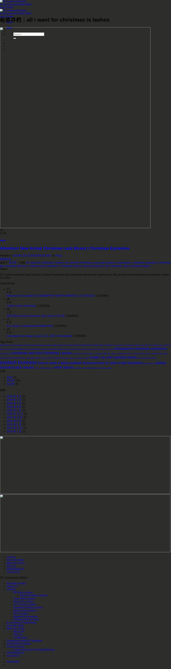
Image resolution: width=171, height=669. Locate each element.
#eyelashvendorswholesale (35, 345)
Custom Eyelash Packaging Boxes (33, 649)
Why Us (11, 566)
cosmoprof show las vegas (63, 358)
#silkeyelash (99, 345)
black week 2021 (94, 349)
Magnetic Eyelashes (25, 616)
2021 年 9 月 (14, 421)
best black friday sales (36, 349)
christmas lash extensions (43, 266)
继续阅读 (7, 259)
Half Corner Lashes (24, 610)
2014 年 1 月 (14, 431)
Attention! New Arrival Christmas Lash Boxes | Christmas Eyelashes (64, 248)
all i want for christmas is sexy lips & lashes (90, 262)
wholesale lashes (90, 368)
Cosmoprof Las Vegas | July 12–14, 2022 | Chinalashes (39, 335)
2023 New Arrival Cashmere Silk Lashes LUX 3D (36, 315)
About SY (12, 586)
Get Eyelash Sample (19, 643)
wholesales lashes (104, 368)
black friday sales (79, 349)
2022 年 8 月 (14, 406)
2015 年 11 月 (15, 428)
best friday (67, 349)
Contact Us (13, 572)
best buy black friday (53, 349)
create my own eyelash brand (113, 357)
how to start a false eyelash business (67, 363)
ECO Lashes (21, 613)
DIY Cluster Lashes (24, 604)
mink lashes (63, 367)
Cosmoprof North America (15, 358)
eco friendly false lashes (147, 358)
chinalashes (124, 262)
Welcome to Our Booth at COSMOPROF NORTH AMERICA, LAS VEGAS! (51, 295)
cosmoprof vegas (81, 358)
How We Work (15, 560)
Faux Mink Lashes (24, 598)
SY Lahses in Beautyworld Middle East (30, 325)
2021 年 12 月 (15, 413)
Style (10, 377)
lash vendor (24, 367)
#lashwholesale (87, 345)
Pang (58, 255)
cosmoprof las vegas (141, 354)
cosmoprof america (124, 354)
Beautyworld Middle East (16, 349)
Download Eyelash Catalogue (24, 640)
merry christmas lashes (136, 266)
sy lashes (78, 368)
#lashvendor (63, 345)
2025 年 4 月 (14, 396)
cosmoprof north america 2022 (38, 358)
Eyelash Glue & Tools (26, 619)
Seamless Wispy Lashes (28, 607)
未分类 (3, 240)
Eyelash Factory (16, 583)
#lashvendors (74, 345)
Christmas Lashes (70, 266)
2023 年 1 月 (14, 403)
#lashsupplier (52, 345)
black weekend (107, 349)
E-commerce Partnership (21, 622)
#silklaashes (109, 345)
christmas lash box (16, 266)
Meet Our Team (16, 563)
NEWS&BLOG (15, 569)
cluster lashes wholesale (21, 305)
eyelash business (93, 266)
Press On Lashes (23, 601)
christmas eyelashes (145, 262)
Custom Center (16, 646)
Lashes (11, 557)
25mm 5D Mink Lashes (33, 595)
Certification (20, 637)
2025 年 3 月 (14, 399)
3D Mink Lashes (23, 592)
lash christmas (113, 266)
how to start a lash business (120, 363)
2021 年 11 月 (15, 417)
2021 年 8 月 (14, 424)
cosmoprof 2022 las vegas (105, 354)
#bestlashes (5, 345)
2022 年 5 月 (14, 410)
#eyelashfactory (17, 345)
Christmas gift (5, 354)
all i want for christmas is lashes (44, 262)
